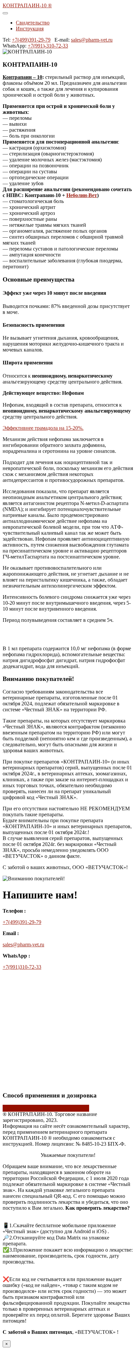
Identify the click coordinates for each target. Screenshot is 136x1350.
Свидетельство (33, 22)
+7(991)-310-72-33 (48, 46)
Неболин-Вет (81, 195)
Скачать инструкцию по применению (45, 1108)
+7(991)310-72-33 (22, 967)
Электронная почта (26, 1021)
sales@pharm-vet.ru (92, 40)
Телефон (12, 1034)
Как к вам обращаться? (30, 1008)
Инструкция (30, 28)
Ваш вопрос (18, 1062)
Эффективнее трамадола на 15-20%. (43, 428)
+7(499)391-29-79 (31, 40)
